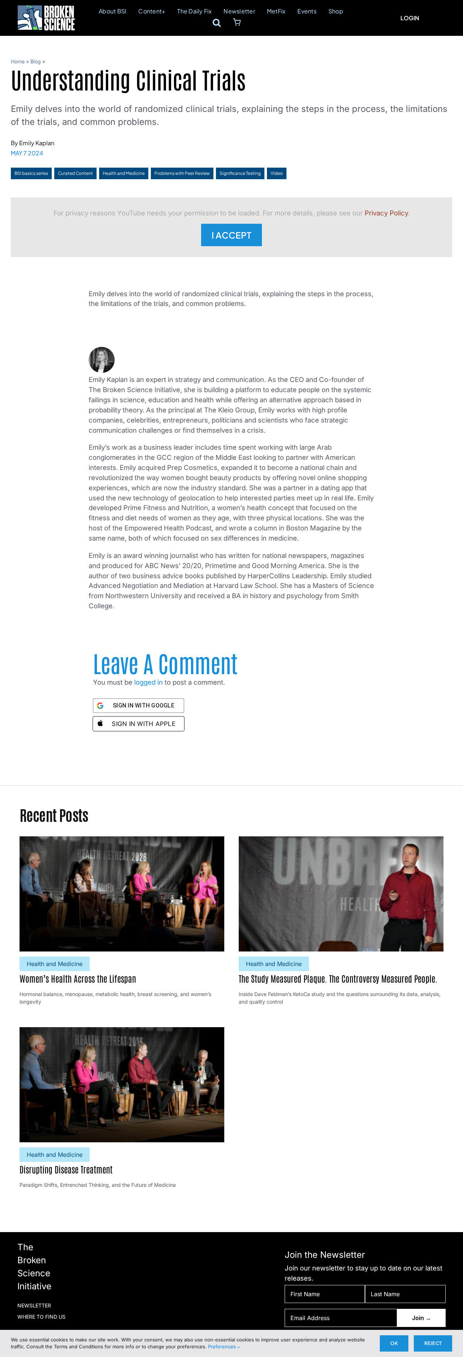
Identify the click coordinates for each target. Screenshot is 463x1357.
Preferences (222, 1346)
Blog (35, 61)
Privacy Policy (386, 213)
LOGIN (409, 18)
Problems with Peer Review (182, 173)
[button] (217, 22)
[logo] (46, 9)
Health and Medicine (124, 173)
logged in (148, 682)
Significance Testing (240, 173)
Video (277, 173)
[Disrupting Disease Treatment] (122, 1032)
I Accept (232, 235)
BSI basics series (31, 173)
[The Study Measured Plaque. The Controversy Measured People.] (341, 841)
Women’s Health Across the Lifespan (78, 978)
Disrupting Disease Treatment (66, 1169)
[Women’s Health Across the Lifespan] (122, 841)
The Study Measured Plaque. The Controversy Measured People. (338, 978)
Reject (433, 1343)
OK (394, 1343)
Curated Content (75, 173)
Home (18, 61)
